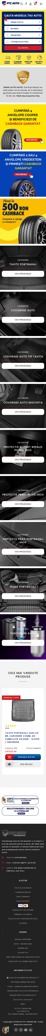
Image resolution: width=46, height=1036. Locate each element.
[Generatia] (23, 35)
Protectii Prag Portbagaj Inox (23, 540)
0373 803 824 (21, 857)
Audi (7, 728)
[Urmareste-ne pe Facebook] (16, 1030)
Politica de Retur (23, 888)
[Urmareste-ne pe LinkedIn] (31, 1030)
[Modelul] (23, 28)
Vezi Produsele (23, 273)
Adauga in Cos (26, 757)
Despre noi (23, 948)
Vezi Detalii (26, 764)
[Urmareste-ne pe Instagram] (21, 1030)
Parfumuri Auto (22, 633)
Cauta (24, 47)
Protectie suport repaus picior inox (23, 448)
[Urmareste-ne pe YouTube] (26, 1030)
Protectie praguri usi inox (23, 494)
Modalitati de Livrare (23, 910)
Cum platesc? (23, 901)
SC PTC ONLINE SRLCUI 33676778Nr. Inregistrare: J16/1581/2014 (23, 1011)
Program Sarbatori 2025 (23, 982)
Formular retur (23, 892)
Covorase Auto (23, 310)
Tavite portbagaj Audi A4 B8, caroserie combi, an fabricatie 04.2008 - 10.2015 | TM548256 (22, 737)
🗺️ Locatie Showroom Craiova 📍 (23, 978)
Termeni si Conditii (23, 914)
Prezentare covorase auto (23, 995)
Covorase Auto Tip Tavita (23, 356)
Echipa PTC (23, 953)
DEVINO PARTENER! (23, 939)
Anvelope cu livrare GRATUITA (23, 961)
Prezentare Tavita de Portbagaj (23, 991)
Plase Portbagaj (23, 587)
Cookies (23, 923)
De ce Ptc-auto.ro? (23, 1000)
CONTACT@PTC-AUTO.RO (24, 863)
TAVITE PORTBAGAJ (23, 264)
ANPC (23, 1004)
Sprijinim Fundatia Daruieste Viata (23, 957)
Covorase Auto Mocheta (23, 402)
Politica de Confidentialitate (23, 919)
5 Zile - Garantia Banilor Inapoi (23, 986)
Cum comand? (23, 896)
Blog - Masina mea (23, 944)
